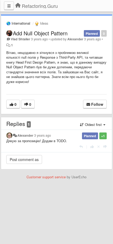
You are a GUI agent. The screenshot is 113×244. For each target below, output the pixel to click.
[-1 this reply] (105, 146)
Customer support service (46, 176)
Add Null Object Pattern (40, 33)
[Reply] (81, 146)
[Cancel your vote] (98, 146)
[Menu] (9, 5)
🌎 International (18, 23)
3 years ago (42, 135)
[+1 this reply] (92, 146)
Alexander (75, 39)
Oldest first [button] (93, 124)
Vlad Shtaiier (20, 39)
